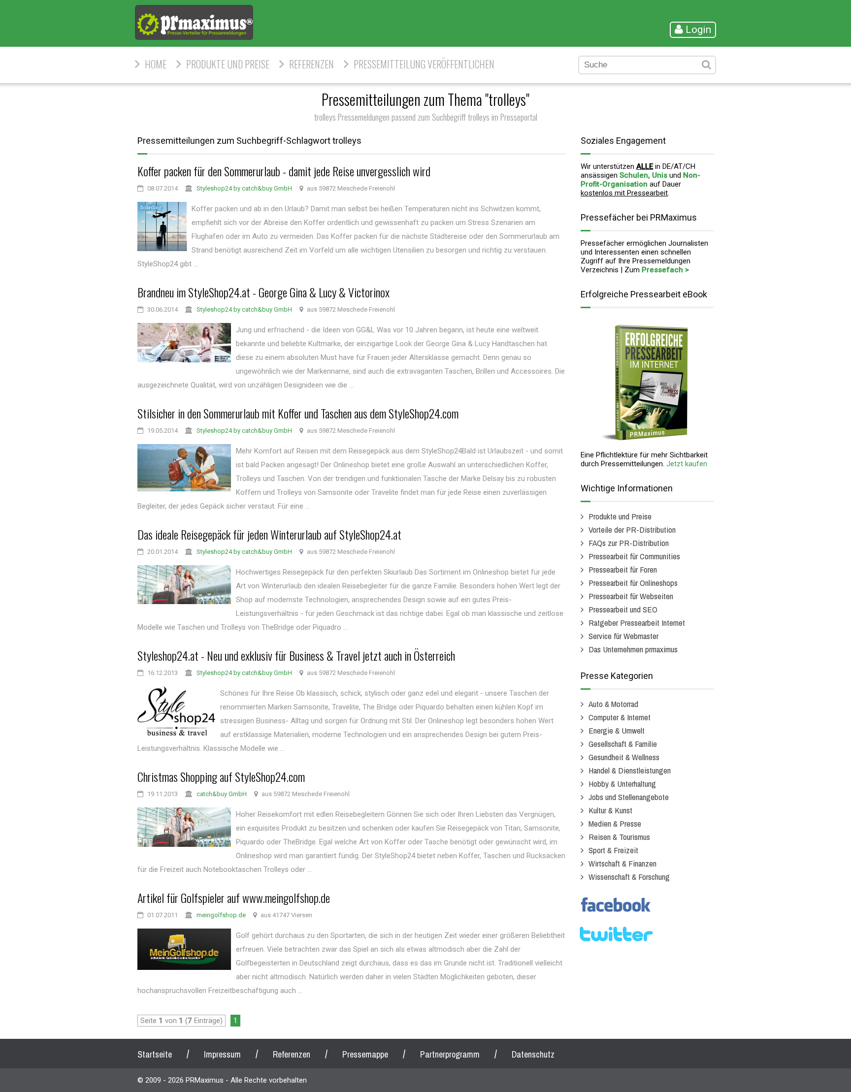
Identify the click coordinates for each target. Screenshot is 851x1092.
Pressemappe (365, 1054)
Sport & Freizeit (613, 850)
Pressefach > (665, 269)
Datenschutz (533, 1054)
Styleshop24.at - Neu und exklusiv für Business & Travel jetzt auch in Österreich (296, 655)
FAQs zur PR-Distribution (629, 542)
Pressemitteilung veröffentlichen (424, 64)
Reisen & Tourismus (619, 836)
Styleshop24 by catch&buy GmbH (244, 188)
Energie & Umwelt (617, 730)
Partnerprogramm (450, 1054)
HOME (155, 64)
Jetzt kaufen (686, 463)
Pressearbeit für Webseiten (631, 596)
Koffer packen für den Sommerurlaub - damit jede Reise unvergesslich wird (283, 171)
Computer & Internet (620, 717)
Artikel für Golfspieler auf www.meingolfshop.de (233, 897)
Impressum (222, 1054)
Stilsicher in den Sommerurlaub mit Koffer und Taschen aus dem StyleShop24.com (297, 413)
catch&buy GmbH (221, 794)
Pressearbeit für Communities (634, 556)
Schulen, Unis (643, 175)
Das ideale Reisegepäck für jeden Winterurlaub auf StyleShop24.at (269, 534)
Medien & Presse (615, 823)
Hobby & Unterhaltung (622, 783)
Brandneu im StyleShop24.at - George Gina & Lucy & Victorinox (263, 292)
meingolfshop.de (221, 915)
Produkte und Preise (227, 64)
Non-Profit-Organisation (640, 180)
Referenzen (311, 64)
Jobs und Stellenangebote (629, 797)
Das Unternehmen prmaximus (633, 649)
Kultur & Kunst (610, 810)
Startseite (154, 1054)
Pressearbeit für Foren (623, 569)
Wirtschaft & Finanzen (622, 863)
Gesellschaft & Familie (623, 743)
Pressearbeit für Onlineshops (633, 582)
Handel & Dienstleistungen (630, 770)
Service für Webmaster (623, 636)
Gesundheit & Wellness (624, 757)
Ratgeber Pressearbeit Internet (637, 622)
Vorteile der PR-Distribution (632, 529)
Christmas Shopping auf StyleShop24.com (221, 776)
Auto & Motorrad (613, 703)
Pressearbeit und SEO (623, 609)
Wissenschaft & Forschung (629, 876)
